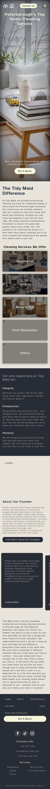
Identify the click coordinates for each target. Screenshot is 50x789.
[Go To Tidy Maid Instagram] (32, 733)
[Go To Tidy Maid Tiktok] (25, 733)
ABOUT (20, 699)
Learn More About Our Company (23, 539)
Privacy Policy (37, 781)
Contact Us (28, 6)
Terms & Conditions (16, 781)
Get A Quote (25, 171)
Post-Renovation (37, 771)
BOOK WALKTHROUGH (16, 713)
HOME (8, 699)
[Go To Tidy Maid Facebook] (18, 733)
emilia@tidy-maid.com (27, 751)
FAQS (42, 706)
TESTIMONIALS (37, 699)
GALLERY (9, 706)
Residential (13, 767)
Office (13, 774)
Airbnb (13, 771)
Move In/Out (36, 767)
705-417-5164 (27, 746)
